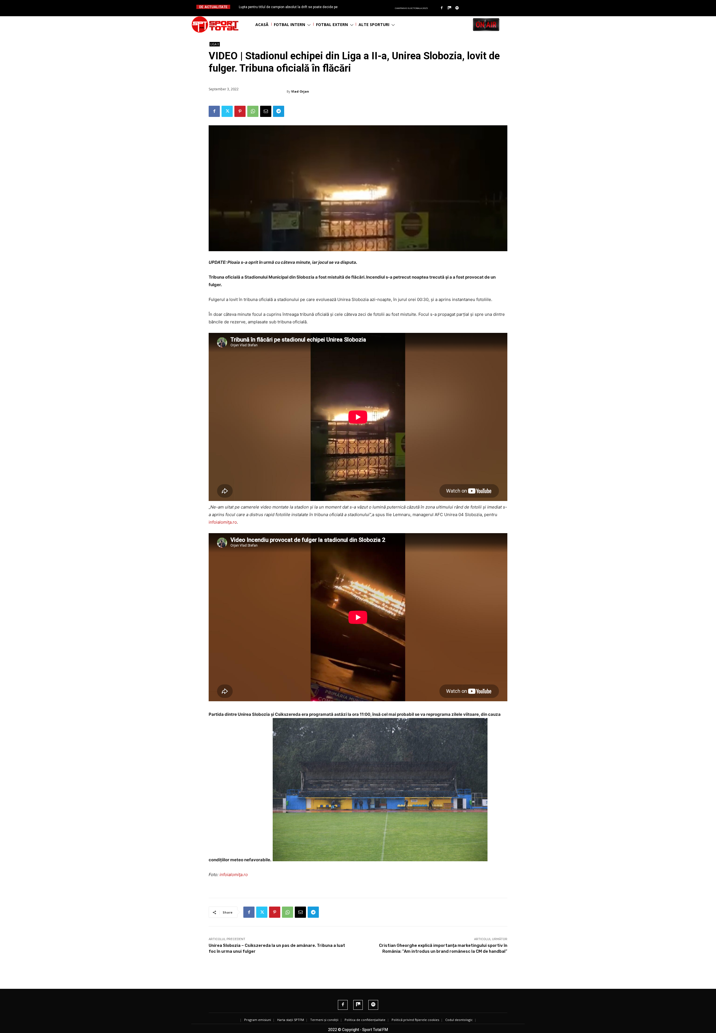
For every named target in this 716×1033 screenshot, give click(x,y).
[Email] (265, 111)
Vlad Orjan (300, 91)
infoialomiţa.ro (223, 522)
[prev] (362, 6)
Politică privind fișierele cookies (415, 1020)
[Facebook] (442, 8)
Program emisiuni (257, 1020)
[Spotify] (457, 8)
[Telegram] (278, 111)
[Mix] (449, 8)
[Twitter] (227, 111)
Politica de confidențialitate (365, 1020)
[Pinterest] (240, 111)
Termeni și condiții (324, 1020)
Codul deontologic (459, 1020)
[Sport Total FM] (215, 24)
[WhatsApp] (252, 111)
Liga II (214, 44)
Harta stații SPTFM (290, 1020)
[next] (371, 6)
